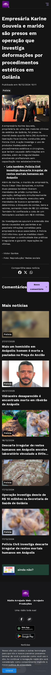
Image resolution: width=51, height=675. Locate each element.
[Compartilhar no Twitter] (25, 273)
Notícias (25, 644)
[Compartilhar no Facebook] (20, 273)
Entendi (9, 670)
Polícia (6, 90)
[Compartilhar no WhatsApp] (31, 273)
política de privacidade (19, 665)
